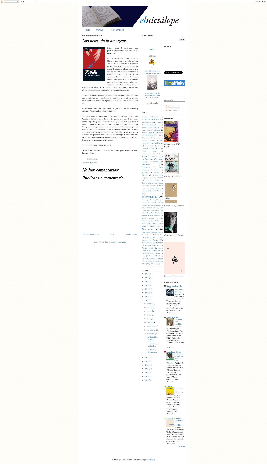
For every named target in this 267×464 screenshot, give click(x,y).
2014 (147, 289)
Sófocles (144, 259)
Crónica (153, 156)
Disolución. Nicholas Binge (178, 291)
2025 (147, 380)
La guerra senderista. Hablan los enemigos (152, 94)
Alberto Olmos (149, 122)
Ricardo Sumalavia (152, 245)
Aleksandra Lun (155, 125)
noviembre (151, 330)
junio (149, 315)
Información (149, 196)
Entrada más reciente (91, 234)
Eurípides (145, 172)
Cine (152, 148)
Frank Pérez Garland (152, 180)
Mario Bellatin (155, 221)
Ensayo (156, 161)
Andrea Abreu (146, 130)
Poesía (155, 240)
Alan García (158, 119)
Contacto (100, 30)
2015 (147, 292)
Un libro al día (172, 317)
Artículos (149, 135)
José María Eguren (154, 205)
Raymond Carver (147, 243)
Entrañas (146, 164)
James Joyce (145, 200)
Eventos (156, 172)
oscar (150, 235)
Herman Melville (148, 191)
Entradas (170, 105)
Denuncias (149, 159)
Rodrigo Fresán (157, 250)
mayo (149, 311)
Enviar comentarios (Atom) (115, 242)
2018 (147, 357)
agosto (149, 322)
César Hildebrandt (156, 143)
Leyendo (152, 50)
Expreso (144, 175)
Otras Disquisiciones (152, 71)
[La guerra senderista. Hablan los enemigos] (152, 90)
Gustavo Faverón (150, 186)
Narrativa (93, 162)
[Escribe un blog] (90, 159)
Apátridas (159, 132)
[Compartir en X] (92, 159)
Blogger (152, 459)
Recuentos (159, 242)
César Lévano (149, 146)
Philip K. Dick (150, 237)
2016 (147, 296)
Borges (153, 141)
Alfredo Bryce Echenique (150, 127)
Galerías (144, 183)
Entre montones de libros (174, 286)
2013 (147, 285)
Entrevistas (146, 167)
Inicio (87, 30)
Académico (146, 119)
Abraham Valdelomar (149, 117)
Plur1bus (178, 388)
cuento (161, 156)
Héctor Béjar (155, 188)
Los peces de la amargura (152, 350)
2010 (147, 273)
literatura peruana (148, 218)
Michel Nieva (154, 226)
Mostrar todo (181, 446)
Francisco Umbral (157, 178)
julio (149, 318)
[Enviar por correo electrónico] (88, 159)
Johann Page (151, 202)
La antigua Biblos (173, 351)
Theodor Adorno (150, 261)
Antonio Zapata (153, 98)
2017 (147, 300)
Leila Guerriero (155, 215)
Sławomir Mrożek (154, 256)
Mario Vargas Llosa (149, 223)
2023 (147, 372)
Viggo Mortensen (152, 264)
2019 (147, 361)
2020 (147, 365)
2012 (147, 281)
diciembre (151, 333)
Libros (169, 386)
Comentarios (172, 110)
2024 (147, 376)
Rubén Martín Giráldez (152, 253)
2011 (147, 277)
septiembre (151, 326)
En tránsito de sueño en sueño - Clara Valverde (174, 358)
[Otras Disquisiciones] (152, 68)
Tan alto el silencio (173, 418)
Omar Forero (146, 232)
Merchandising (117, 30)
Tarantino (152, 259)
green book (153, 183)
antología (157, 130)
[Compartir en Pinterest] (96, 159)
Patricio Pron (159, 235)
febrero (150, 303)
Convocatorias (146, 154)
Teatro (160, 258)
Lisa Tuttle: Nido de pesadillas (178, 321)
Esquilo (156, 170)
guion (161, 183)
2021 (147, 368)
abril (149, 307)
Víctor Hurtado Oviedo (153, 73)
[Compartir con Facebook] (94, 159)
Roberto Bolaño (147, 248)
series (143, 256)
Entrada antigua (131, 234)
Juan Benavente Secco (149, 208)
